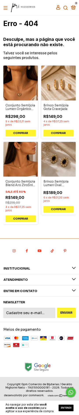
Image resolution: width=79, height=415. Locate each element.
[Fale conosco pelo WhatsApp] (71, 392)
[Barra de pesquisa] (65, 8)
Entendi (66, 407)
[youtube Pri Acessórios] (39, 250)
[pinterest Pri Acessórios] (65, 250)
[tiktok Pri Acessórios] (52, 250)
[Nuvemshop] (61, 396)
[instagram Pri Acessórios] (14, 250)
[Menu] (6, 8)
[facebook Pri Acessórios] (26, 250)
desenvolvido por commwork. (24, 395)
